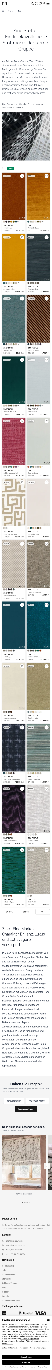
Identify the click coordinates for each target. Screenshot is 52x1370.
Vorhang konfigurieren (13, 206)
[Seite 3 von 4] (27, 1202)
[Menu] (48, 3)
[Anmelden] (36, 3)
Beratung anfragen (26, 1109)
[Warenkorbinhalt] (44, 3)
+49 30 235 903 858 (37, 1101)
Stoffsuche (6, 1279)
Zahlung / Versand (9, 1283)
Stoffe (10, 11)
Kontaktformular (14, 1101)
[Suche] (32, 3)
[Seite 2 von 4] (24, 1202)
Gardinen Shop (8, 1266)
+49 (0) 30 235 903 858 (15, 1245)
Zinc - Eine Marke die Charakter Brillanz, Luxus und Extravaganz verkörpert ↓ (22, 105)
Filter (11, 169)
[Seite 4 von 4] (29, 1202)
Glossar (5, 1292)
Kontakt (5, 1296)
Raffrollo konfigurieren (38, 206)
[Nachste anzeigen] (47, 1166)
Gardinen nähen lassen (11, 1300)
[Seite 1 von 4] (22, 1202)
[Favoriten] (40, 3)
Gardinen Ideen (8, 1274)
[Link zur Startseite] (16, 3)
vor (42, 911)
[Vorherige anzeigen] (5, 1166)
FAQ (4, 1287)
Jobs (4, 1270)
